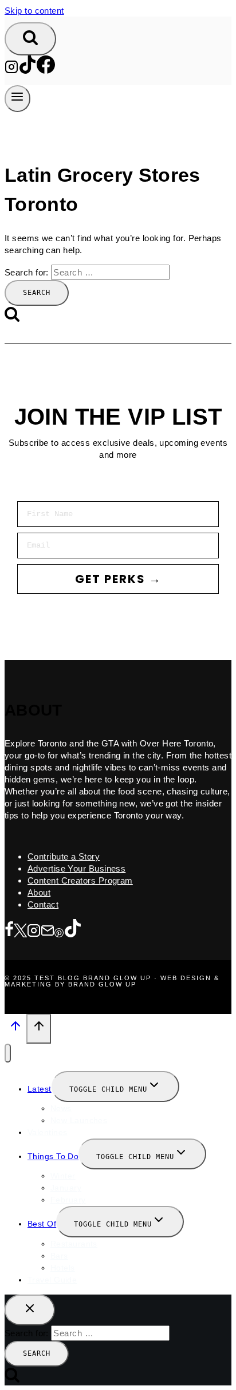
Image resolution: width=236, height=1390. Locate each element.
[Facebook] (46, 70)
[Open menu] (17, 98)
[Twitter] (20, 931)
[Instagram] (11, 70)
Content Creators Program (80, 880)
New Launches (78, 1120)
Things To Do (52, 1156)
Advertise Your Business (76, 868)
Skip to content (34, 10)
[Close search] (30, 1310)
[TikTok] (27, 70)
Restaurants (73, 1243)
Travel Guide (52, 1279)
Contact (42, 904)
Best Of (41, 1223)
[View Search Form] (30, 38)
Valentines (47, 1132)
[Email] (47, 931)
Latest (39, 1088)
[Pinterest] (59, 931)
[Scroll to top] (15, 1029)
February (68, 1199)
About (38, 892)
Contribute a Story (63, 856)
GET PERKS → (118, 579)
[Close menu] (8, 1053)
